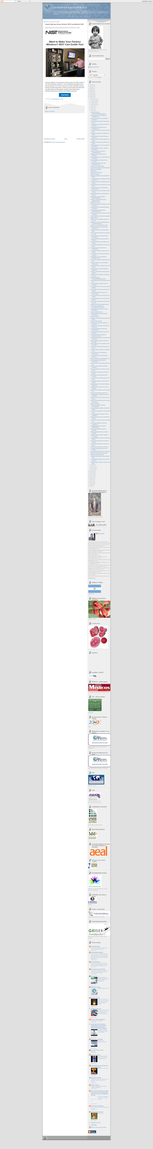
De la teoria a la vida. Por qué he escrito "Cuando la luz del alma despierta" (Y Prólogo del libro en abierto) (103, 1002)
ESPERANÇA (100, 1113)
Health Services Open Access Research (99, 446)
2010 (91, 482)
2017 (91, 471)
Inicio (65, 138)
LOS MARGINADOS (95, 962)
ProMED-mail (93, 170)
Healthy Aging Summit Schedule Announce (100, 304)
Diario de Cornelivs (95, 997)
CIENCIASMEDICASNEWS (97, 952)
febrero (92, 468)
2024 (91, 88)
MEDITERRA (94, 1125)
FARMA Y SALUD (95, 1085)
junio (92, 109)
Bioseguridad (94, 976)
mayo (92, 110)
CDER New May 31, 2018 (96, 172)
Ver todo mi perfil (91, 577)
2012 (91, 479)
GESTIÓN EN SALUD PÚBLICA (70, 7)
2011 (91, 481)
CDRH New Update (95, 174)
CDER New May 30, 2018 (96, 320)
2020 (91, 94)
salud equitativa (101, 533)
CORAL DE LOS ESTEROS (97, 1106)
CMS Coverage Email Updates (97, 165)
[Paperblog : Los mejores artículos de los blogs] (92, 677)
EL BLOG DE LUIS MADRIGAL (98, 1019)
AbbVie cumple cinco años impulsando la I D (100, 358)
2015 (91, 474)
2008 (91, 485)
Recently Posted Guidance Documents (99, 392)
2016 (91, 473)
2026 (91, 84)
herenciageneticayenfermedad (98, 969)
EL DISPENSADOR (95, 946)
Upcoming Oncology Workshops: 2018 (99, 225)
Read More (65, 95)
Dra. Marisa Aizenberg (96, 1008)
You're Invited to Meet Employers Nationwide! (100, 215)
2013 (91, 477)
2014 (91, 476)
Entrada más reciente (49, 138)
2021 (91, 93)
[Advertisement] (57, 125)
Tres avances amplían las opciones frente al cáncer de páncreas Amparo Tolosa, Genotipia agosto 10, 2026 (99, 971)
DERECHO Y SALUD (95, 987)
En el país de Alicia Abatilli (97, 1050)
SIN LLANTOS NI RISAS (103, 1068)
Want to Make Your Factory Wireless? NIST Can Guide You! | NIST (62, 27)
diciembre (93, 99)
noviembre (93, 101)
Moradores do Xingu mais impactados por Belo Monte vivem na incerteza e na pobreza (99, 1080)
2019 (91, 96)
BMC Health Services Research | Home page (100, 451)
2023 (91, 89)
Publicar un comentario (50, 111)
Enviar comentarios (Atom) (58, 142)
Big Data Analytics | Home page (97, 454)
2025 (91, 86)
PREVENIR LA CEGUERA (97, 1039)
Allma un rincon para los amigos (98, 1127)
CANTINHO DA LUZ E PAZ (97, 1111)
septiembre (93, 104)
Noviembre (93, 1051)
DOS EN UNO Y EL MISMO (96, 1020)
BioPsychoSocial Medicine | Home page (99, 452)
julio (92, 107)
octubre (92, 102)
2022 (91, 91)
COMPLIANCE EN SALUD (103, 988)
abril (92, 465)
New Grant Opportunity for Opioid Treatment (100, 167)
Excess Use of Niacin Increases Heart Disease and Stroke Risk (103, 1031)
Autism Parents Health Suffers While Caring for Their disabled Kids (102, 1057)
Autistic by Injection (95, 1054)
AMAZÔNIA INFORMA (96, 1077)
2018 (91, 97)
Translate (99, 77)
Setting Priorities (94, 217)
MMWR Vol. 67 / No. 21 (96, 202)
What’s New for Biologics (96, 169)
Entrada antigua (81, 138)
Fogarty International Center (97, 311)
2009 (91, 484)
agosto (92, 105)
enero (92, 469)
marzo (92, 466)
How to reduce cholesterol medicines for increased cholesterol (103, 1097)
